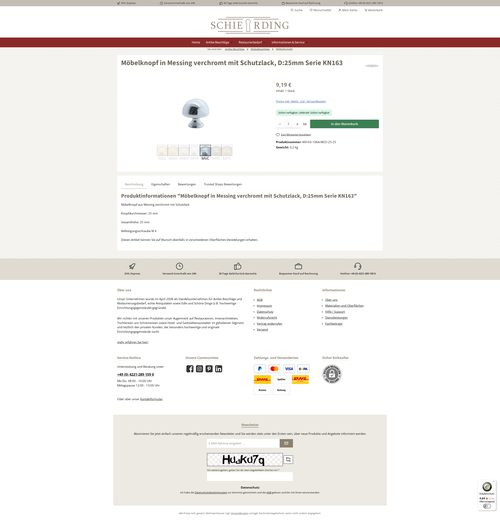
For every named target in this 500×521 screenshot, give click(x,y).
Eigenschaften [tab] (160, 184)
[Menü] (493, 482)
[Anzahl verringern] (280, 124)
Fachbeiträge (333, 324)
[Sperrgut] (281, 379)
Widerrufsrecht (267, 317)
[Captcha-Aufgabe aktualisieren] (288, 460)
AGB (260, 300)
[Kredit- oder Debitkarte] (281, 368)
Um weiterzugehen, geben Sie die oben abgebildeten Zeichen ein (243, 470)
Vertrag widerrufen (269, 324)
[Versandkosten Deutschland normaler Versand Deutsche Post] (262, 379)
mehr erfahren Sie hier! (132, 342)
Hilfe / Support (335, 312)
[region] (194, 123)
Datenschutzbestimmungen (211, 492)
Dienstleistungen (336, 317)
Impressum (264, 306)
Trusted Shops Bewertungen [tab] (223, 184)
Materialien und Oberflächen (344, 306)
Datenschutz (265, 312)
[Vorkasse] (262, 390)
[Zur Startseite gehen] (250, 25)
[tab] (134, 184)
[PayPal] (260, 368)
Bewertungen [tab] (187, 184)
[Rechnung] (281, 390)
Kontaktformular (151, 399)
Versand (262, 329)
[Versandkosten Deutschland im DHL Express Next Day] (300, 379)
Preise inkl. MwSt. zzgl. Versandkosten (301, 101)
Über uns (331, 300)
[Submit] (286, 443)
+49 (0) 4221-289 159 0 (135, 374)
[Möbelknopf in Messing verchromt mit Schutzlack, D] (195, 123)
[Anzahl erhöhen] (297, 124)
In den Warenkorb (344, 124)
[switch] (487, 506)
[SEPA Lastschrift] (303, 368)
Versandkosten (239, 513)
